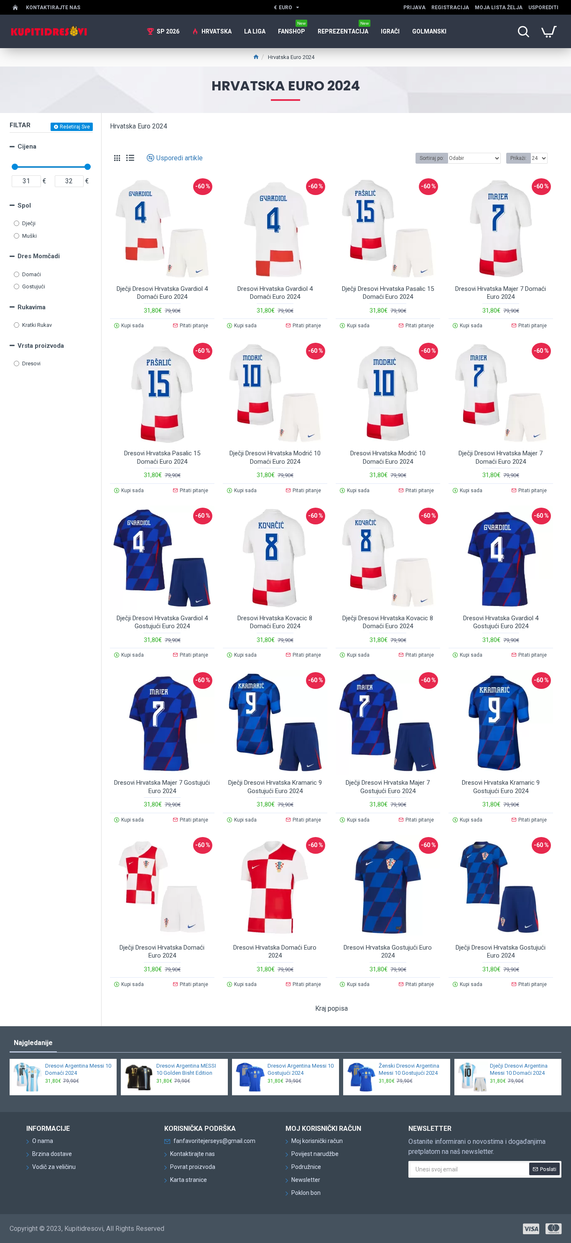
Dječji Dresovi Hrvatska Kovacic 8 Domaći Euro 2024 (387, 622)
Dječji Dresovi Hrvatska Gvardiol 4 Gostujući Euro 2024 (162, 622)
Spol (24, 205)
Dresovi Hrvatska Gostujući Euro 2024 (388, 952)
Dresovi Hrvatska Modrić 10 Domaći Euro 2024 (388, 457)
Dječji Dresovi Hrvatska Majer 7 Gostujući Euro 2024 (388, 787)
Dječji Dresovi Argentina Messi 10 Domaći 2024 (519, 1069)
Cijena (27, 146)
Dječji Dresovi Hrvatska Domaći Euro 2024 (162, 952)
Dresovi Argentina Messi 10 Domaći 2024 (78, 1069)
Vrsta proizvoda (41, 345)
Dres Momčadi (39, 256)
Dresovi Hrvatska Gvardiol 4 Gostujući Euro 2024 (500, 622)
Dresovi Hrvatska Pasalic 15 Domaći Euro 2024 (162, 457)
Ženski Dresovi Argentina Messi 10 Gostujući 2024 (409, 1069)
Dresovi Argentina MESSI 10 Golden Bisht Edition (186, 1069)
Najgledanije (33, 1043)
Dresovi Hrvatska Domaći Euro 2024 (274, 952)
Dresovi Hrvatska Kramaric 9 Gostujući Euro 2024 (501, 787)
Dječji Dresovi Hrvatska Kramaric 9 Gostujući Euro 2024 (275, 787)
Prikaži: (518, 158)
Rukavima (32, 307)
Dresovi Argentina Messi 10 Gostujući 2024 (301, 1069)
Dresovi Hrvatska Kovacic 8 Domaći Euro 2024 (274, 622)
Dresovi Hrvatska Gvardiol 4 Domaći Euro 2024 (275, 293)
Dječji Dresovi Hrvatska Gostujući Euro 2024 (501, 952)
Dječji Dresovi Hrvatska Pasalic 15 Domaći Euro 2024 (388, 293)
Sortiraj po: (432, 158)
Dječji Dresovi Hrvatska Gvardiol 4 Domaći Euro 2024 (162, 293)
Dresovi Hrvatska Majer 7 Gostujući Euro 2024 (162, 787)
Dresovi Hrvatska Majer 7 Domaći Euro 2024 (500, 293)
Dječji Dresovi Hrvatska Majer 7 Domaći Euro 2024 (501, 457)
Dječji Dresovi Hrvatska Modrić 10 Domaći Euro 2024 (275, 457)
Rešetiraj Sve (75, 127)
